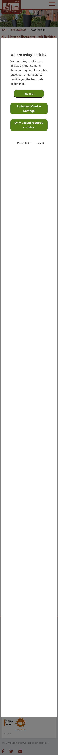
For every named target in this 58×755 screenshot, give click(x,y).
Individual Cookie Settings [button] (29, 109)
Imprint (40, 143)
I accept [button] (29, 93)
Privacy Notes (24, 143)
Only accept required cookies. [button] (29, 125)
